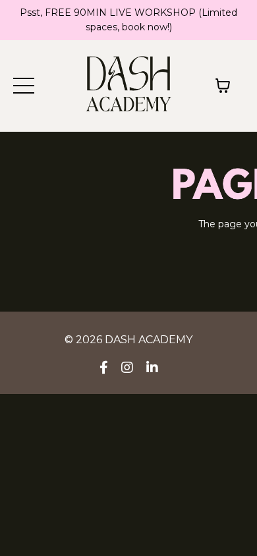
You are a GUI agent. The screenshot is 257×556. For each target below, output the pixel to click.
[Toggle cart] (222, 85)
